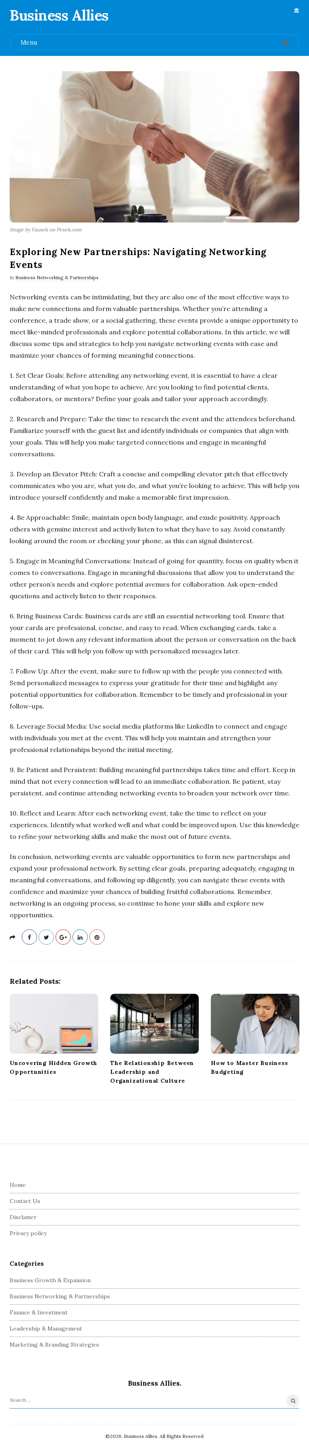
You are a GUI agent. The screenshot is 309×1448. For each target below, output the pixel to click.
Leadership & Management (46, 1328)
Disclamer (23, 1217)
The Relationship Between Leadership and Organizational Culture (152, 1071)
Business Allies (59, 15)
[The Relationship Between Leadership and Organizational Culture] (154, 1024)
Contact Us (25, 1201)
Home (18, 1184)
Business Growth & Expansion (50, 1280)
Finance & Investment (39, 1312)
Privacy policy (28, 1233)
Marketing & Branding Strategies (54, 1344)
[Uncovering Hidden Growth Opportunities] (54, 1024)
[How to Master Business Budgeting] (255, 1024)
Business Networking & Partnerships (57, 277)
